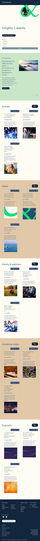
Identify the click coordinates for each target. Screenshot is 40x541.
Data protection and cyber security (10, 58)
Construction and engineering (9, 53)
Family (4, 65)
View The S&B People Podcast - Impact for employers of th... (28, 430)
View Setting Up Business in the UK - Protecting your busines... (10, 464)
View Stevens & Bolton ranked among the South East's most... (29, 191)
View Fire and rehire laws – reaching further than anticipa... (10, 111)
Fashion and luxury (6, 48)
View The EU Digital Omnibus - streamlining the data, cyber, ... (10, 383)
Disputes (5, 60)
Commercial (5, 50)
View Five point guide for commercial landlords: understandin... (29, 349)
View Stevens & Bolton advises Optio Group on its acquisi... (10, 225)
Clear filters (20, 48)
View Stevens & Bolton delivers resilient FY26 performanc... (10, 191)
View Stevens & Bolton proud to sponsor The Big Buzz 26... (10, 269)
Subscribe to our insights (8, 35)
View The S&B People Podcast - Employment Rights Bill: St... (10, 430)
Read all (34, 106)
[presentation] (36, 95)
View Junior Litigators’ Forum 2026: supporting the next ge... (10, 303)
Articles (4, 46)
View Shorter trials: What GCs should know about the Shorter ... (10, 349)
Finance (4, 68)
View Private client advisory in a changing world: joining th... (29, 269)
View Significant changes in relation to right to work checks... (29, 111)
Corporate (5, 55)
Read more (5, 88)
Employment (5, 63)
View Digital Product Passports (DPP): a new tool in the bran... (10, 144)
